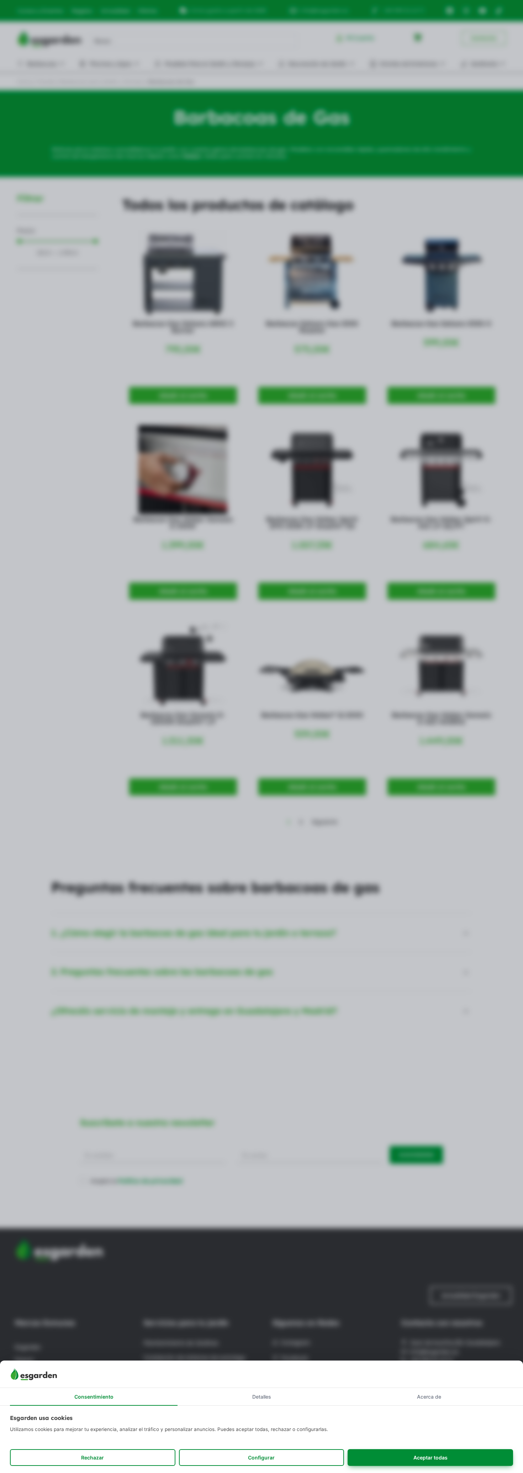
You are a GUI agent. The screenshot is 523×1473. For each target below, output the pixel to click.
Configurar (261, 1457)
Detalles (261, 1397)
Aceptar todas (430, 1457)
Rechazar (92, 1457)
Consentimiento (93, 1397)
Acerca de (429, 1397)
